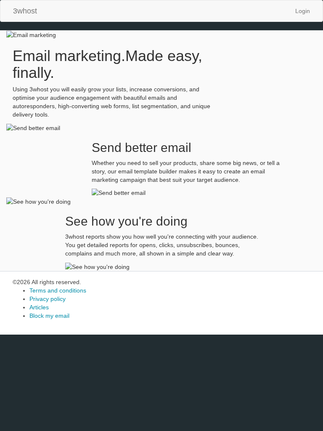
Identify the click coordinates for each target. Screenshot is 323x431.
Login (302, 11)
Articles (39, 307)
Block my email (49, 315)
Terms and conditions (57, 290)
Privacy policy (47, 298)
